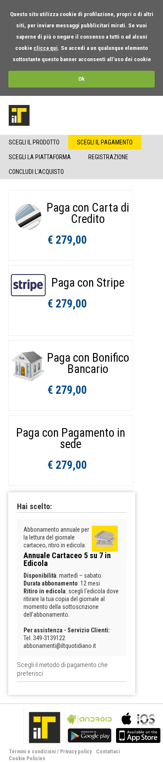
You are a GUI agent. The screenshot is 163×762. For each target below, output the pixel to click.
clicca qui (45, 48)
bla (89, 726)
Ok (81, 78)
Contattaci (108, 752)
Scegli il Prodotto (34, 142)
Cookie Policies (27, 758)
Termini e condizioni (32, 752)
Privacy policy (76, 752)
